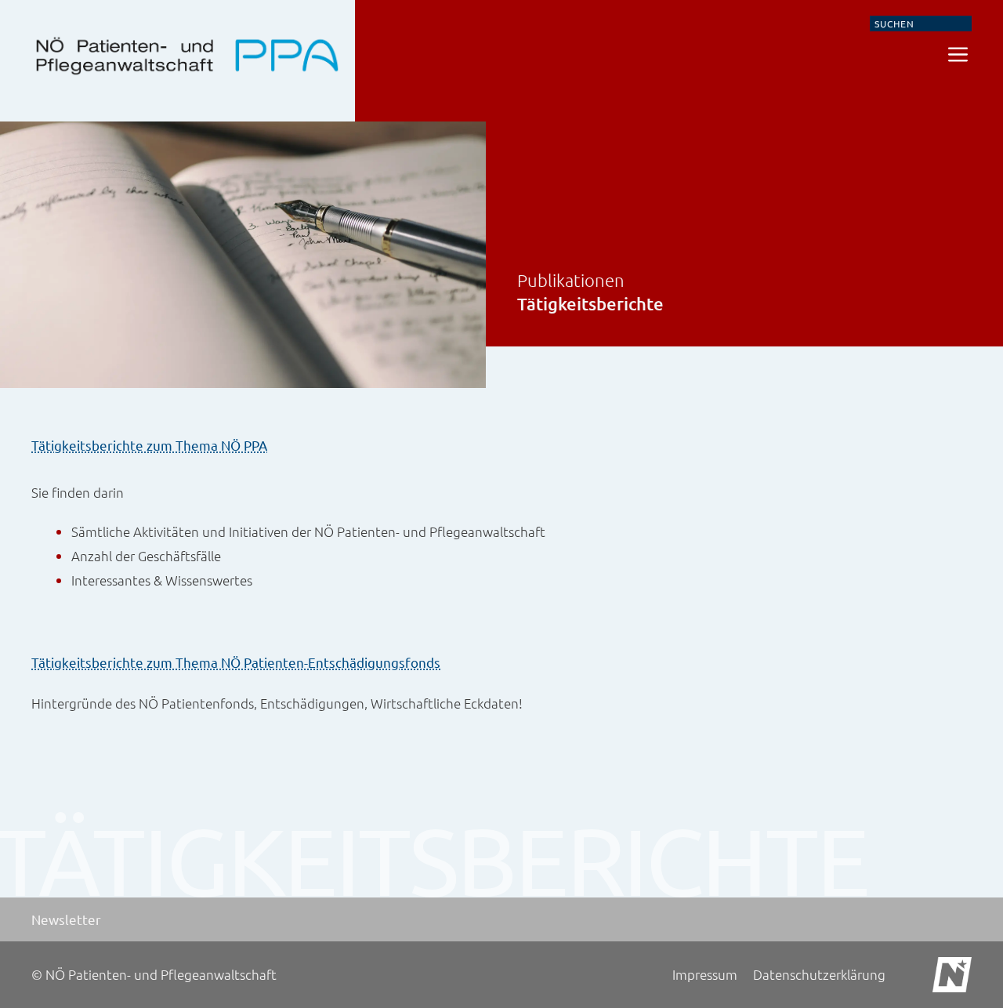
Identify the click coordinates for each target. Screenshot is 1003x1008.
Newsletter (66, 919)
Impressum (704, 974)
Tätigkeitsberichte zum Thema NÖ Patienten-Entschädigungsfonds (235, 662)
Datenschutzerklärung (819, 974)
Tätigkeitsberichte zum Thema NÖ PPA (149, 445)
